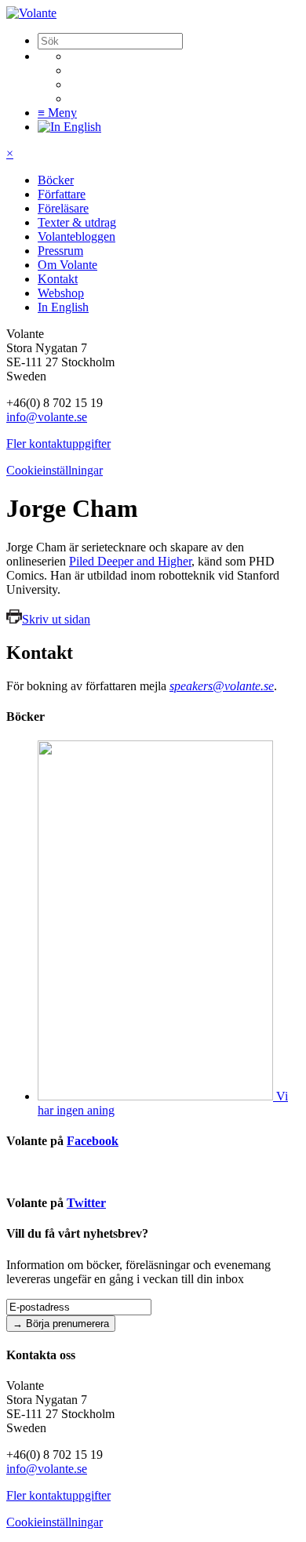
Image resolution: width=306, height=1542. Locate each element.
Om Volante (67, 264)
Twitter (86, 1202)
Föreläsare (63, 208)
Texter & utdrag (77, 222)
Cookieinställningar (54, 470)
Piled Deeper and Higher (130, 561)
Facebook (92, 1140)
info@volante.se (46, 417)
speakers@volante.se (221, 686)
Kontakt (58, 278)
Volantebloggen (76, 236)
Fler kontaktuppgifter (58, 443)
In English (63, 307)
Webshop (61, 293)
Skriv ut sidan (56, 619)
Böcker (56, 180)
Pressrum (60, 250)
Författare (62, 194)
